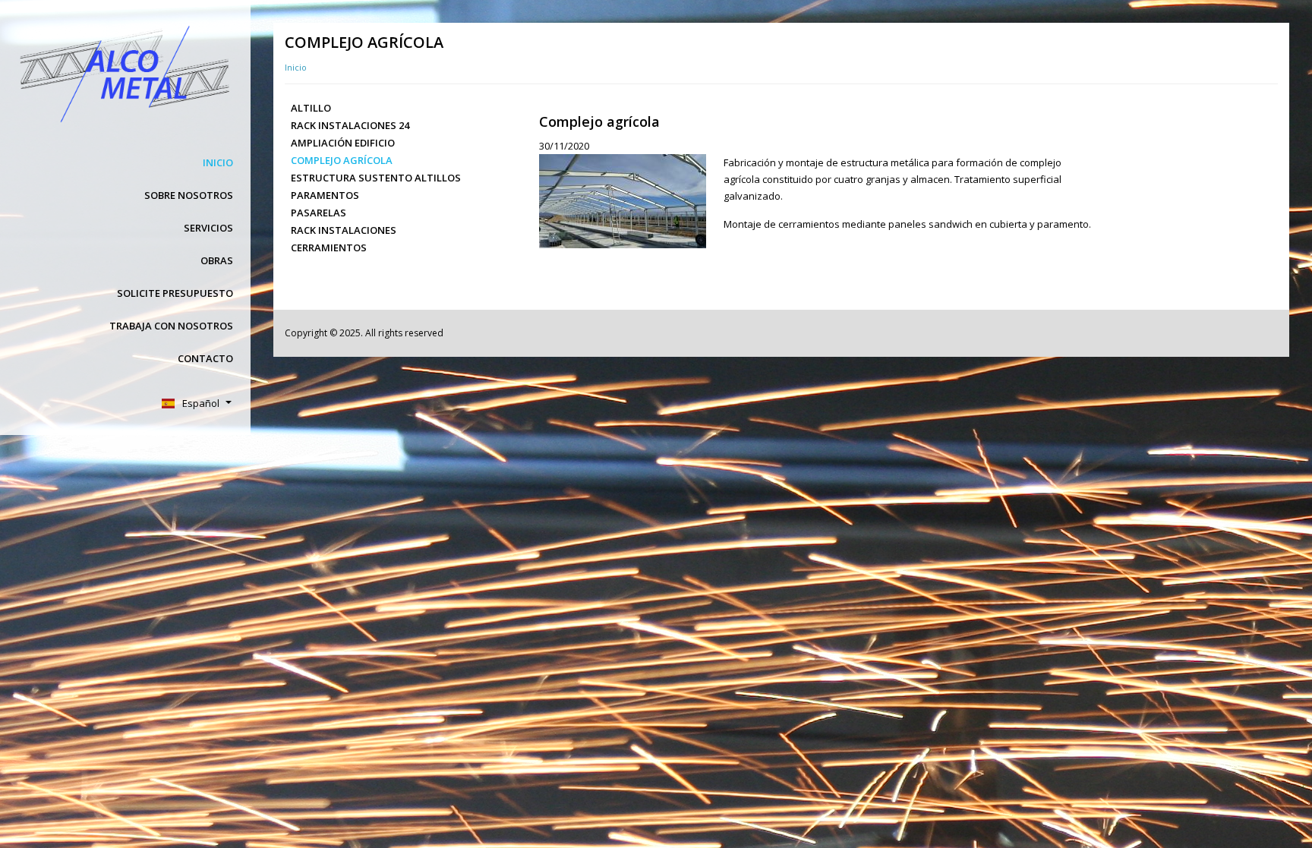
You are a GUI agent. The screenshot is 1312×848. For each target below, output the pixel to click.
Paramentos (325, 195)
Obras (216, 260)
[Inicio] (123, 73)
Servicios (208, 228)
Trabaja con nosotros (171, 326)
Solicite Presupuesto (175, 293)
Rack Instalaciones (343, 230)
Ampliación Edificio (343, 143)
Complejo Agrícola (342, 160)
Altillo (311, 108)
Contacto (205, 358)
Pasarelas (318, 212)
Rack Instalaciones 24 (350, 125)
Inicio (218, 162)
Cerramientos (329, 247)
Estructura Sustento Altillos (376, 177)
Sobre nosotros (188, 195)
